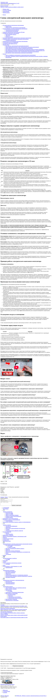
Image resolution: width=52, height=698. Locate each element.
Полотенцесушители (10, 582)
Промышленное (9, 567)
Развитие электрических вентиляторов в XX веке (14, 32)
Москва (7, 533)
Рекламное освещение (10, 577)
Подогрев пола (9, 581)
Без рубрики (5, 508)
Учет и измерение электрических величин (12, 562)
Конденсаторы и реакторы (11, 599)
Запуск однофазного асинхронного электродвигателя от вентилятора (21, 55)
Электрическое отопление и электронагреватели (13, 580)
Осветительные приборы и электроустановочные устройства (19, 576)
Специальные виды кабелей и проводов (14, 530)
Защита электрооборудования (12, 515)
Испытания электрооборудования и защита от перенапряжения (16, 522)
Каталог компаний (7, 531)
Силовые (8, 529)
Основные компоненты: (11, 40)
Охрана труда (6, 539)
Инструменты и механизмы (12, 593)
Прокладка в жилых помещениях (13, 550)
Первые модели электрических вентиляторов (15, 27)
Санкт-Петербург (9, 534)
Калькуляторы (6, 11)
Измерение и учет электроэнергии (10, 518)
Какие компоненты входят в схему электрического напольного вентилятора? (22, 47)
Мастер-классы (6, 12)
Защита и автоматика (7, 511)
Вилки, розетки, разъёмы (11, 588)
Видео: (4, 54)
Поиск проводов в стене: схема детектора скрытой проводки (14, 609)
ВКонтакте (5, 690)
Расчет (7, 553)
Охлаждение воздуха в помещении (10, 42)
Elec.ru (45, 695)
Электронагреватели (10, 583)
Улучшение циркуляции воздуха (10, 43)
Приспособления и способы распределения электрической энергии (17, 543)
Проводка (8, 549)
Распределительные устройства (10, 558)
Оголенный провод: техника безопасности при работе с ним (14, 605)
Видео (4, 14)
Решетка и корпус (9, 36)
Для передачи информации (11, 526)
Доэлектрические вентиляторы (12, 29)
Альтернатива (6, 507)
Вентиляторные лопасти (11, 34)
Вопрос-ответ (6, 9)
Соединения (8, 554)
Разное (4, 555)
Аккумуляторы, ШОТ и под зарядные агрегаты (16, 587)
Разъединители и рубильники (12, 600)
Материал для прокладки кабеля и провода (15, 548)
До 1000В (10, 546)
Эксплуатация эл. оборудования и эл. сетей (12, 566)
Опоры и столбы (11, 547)
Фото (4, 565)
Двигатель (8, 35)
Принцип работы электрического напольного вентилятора (15, 39)
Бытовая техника (11, 594)
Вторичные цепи (9, 512)
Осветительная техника (8, 538)
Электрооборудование (8, 586)
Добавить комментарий (16, 505)
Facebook (5, 692)
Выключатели (9, 590)
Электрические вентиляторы (12, 31)
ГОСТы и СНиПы (7, 10)
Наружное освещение (10, 572)
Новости (5, 537)
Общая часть (8, 573)
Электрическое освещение (8, 570)
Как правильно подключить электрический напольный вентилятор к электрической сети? (25, 50)
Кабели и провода (7, 524)
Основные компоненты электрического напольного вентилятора (17, 37)
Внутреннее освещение (11, 571)
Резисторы (5, 560)
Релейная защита (9, 517)
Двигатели (10, 595)
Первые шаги (8, 26)
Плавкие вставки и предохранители (13, 516)
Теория (4, 561)
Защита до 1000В (9, 514)
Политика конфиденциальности (7, 684)
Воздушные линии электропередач (13, 545)
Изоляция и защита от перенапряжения (11, 519)
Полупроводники (7, 541)
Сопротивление (9, 520)
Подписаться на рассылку (18, 665)
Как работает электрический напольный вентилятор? (17, 45)
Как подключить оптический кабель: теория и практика (13, 612)
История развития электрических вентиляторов (13, 25)
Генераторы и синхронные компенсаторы (15, 592)
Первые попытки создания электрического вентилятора (15, 28)
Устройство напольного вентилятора (11, 33)
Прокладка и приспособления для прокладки (15, 528)
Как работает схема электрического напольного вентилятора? (19, 52)
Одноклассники (6, 691)
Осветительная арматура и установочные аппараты (17, 575)
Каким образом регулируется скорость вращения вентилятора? (19, 48)
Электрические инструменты (14, 596)
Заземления (8, 527)
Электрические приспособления (15, 598)
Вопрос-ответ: (6, 44)
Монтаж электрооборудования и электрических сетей (14, 536)
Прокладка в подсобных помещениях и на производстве (18, 551)
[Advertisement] (10, 638)
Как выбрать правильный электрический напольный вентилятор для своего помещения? (25, 49)
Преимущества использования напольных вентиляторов (15, 41)
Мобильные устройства (8, 535)
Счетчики (8, 564)
